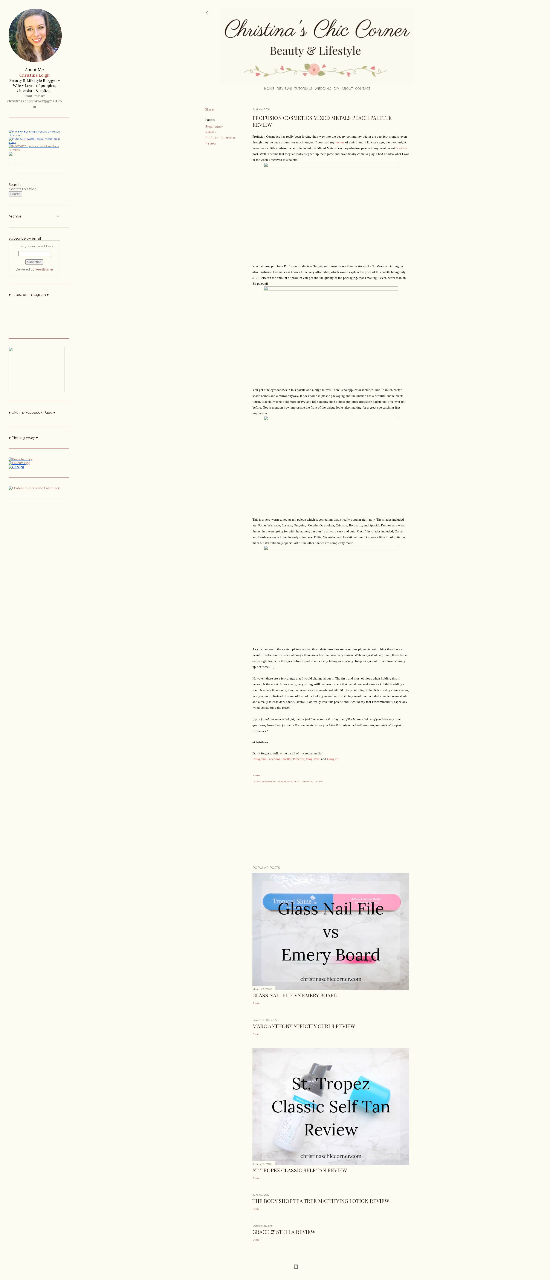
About (347, 89)
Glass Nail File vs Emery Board (295, 995)
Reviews (284, 89)
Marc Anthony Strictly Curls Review (303, 1026)
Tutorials (303, 89)
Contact (362, 89)
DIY (336, 89)
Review (210, 143)
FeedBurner (44, 269)
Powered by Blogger (312, 1266)
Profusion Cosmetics (220, 138)
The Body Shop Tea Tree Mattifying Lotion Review (320, 1200)
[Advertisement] (330, 825)
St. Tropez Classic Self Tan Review (299, 1170)
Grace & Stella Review (283, 1231)
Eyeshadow (214, 127)
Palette (210, 132)
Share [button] (209, 109)
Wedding (323, 89)
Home (269, 89)
